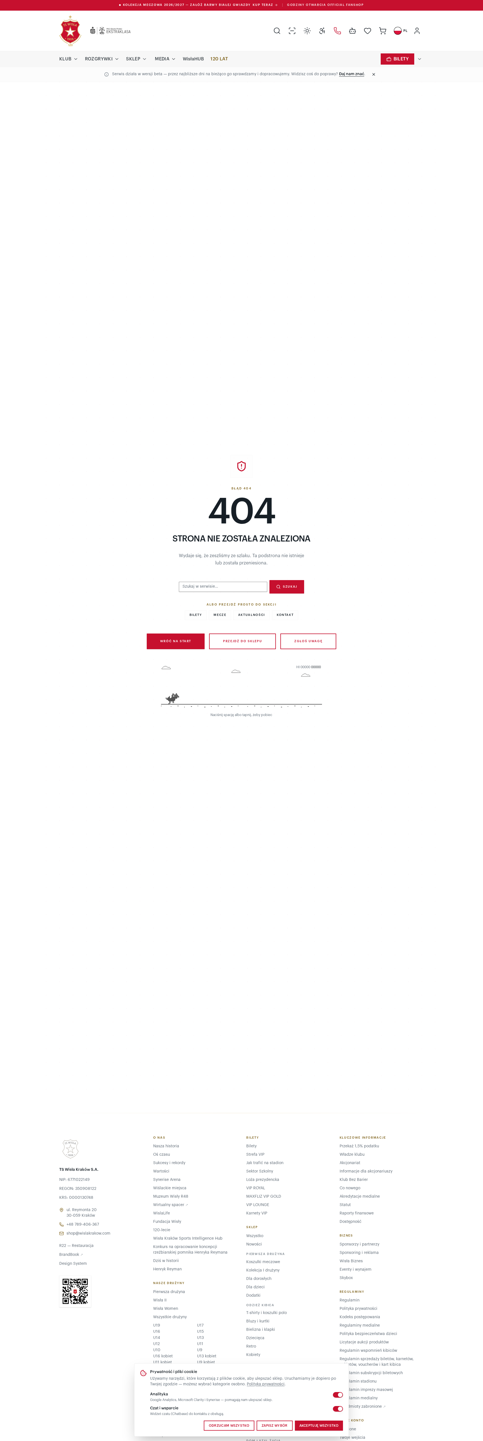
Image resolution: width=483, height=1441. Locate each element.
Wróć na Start (175, 641)
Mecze (220, 614)
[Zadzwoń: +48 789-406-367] (337, 30)
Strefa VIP (255, 1155)
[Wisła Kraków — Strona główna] (70, 31)
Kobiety (253, 1355)
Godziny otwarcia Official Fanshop (325, 4)
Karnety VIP (256, 1213)
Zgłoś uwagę (308, 641)
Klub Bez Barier (354, 1180)
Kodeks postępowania (360, 1317)
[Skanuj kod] (292, 30)
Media (162, 59)
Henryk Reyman (167, 1269)
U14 (156, 1338)
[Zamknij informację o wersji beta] (374, 74)
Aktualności (251, 614)
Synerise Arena (167, 1180)
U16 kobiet (163, 1356)
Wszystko (254, 1236)
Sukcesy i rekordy (169, 1163)
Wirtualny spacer (170, 1205)
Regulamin (349, 1300)
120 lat (219, 59)
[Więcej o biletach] (419, 59)
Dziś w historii (166, 1261)
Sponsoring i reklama (359, 1253)
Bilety (401, 59)
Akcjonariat (350, 1163)
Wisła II (160, 1300)
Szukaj (290, 586)
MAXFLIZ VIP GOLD (263, 1197)
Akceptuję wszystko (318, 1425)
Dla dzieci (255, 1287)
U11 (200, 1344)
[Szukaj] (277, 30)
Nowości (254, 1244)
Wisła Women (165, 1309)
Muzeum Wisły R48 (170, 1197)
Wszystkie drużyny (170, 1317)
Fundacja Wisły (167, 1222)
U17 (200, 1325)
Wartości (161, 1171)
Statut (345, 1205)
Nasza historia (166, 1146)
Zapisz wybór (275, 1425)
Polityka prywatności (266, 1384)
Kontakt (285, 614)
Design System (73, 1264)
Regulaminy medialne (360, 1325)
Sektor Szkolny (259, 1171)
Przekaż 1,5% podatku (359, 1146)
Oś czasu (161, 1155)
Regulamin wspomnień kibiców (368, 1351)
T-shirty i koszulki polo (266, 1313)
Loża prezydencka (262, 1180)
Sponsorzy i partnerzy (359, 1244)
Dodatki (253, 1296)
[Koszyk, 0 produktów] (382, 30)
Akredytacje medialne (360, 1197)
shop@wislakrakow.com (88, 1233)
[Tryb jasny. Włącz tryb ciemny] (307, 30)
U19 (156, 1325)
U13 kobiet (206, 1356)
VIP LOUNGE (257, 1205)
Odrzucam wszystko (229, 1425)
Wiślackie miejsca (169, 1188)
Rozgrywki (99, 59)
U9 (199, 1350)
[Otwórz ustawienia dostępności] (322, 30)
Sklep (133, 59)
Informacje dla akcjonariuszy (366, 1171)
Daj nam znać (351, 74)
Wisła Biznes (351, 1261)
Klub (65, 59)
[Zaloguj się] (417, 30)
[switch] (338, 1395)
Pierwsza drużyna (169, 1292)
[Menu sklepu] (144, 59)
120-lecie (161, 1230)
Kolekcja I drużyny (263, 1270)
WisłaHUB (193, 59)
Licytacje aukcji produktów (364, 1342)
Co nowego (350, 1188)
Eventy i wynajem (355, 1270)
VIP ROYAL (255, 1188)
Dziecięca (255, 1338)
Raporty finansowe (357, 1213)
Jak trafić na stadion (264, 1163)
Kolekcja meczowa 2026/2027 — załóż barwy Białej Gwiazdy (198, 4)
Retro (251, 1346)
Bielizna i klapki (260, 1330)
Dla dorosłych (258, 1279)
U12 (156, 1344)
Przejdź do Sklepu (242, 641)
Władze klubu (352, 1155)
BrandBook (71, 1255)
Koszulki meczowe (263, 1262)
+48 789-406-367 (83, 1224)
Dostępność (350, 1222)
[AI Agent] (352, 30)
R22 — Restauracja (76, 1246)
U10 (156, 1350)
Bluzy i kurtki (257, 1321)
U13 (200, 1338)
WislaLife (161, 1213)
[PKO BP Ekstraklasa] (106, 31)
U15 (200, 1332)
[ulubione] (367, 30)
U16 (156, 1332)
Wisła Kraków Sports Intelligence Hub (187, 1238)
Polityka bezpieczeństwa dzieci (368, 1334)
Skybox (346, 1278)
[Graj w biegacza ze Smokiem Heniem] (241, 687)
